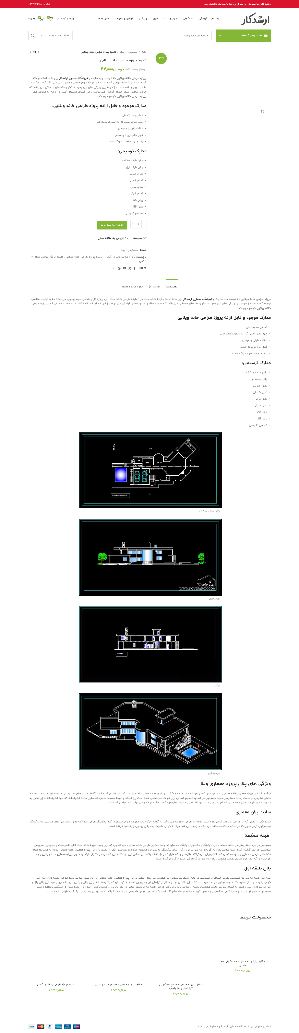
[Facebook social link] (134, 268)
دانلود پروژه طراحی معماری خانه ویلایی (118, 985)
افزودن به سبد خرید (112, 225)
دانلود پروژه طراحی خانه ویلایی (84, 257)
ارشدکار (63, 78)
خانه (143, 52)
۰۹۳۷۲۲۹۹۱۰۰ (35, 4)
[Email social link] (124, 268)
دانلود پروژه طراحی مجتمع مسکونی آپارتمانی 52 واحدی (180, 987)
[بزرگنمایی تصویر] (263, 111)
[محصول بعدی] (30, 52)
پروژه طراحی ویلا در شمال (120, 257)
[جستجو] (33, 35)
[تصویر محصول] (243, 941)
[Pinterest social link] (119, 268)
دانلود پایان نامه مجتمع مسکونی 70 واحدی (242, 963)
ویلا (121, 52)
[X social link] (129, 268)
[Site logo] (255, 19)
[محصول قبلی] (38, 52)
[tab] (172, 285)
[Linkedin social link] (114, 268)
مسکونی (132, 52)
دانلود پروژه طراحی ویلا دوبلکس (56, 985)
